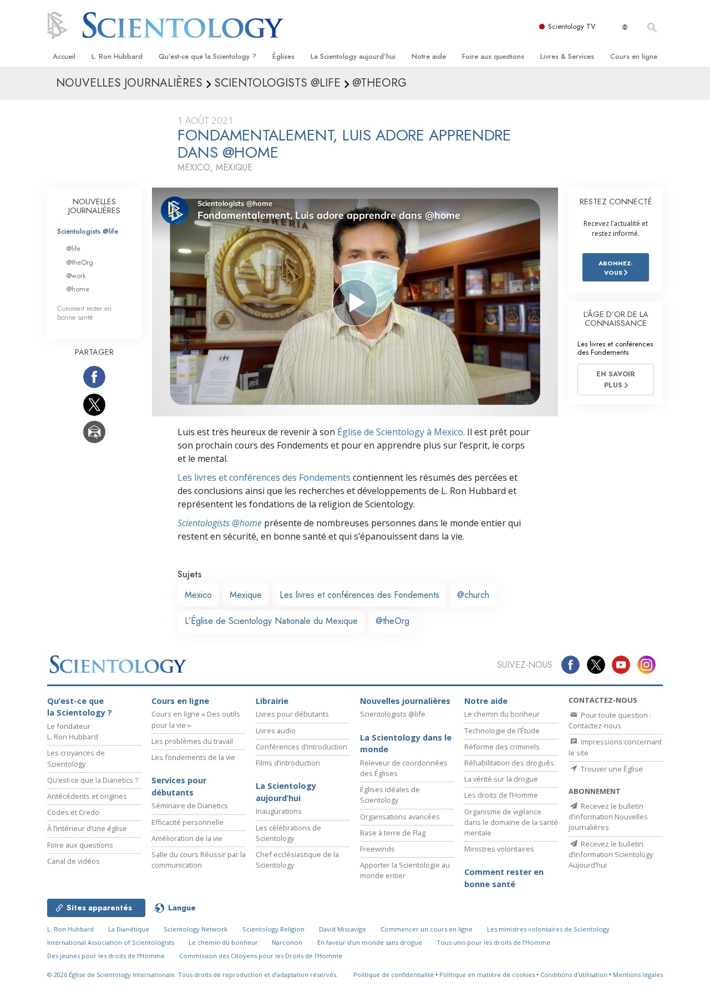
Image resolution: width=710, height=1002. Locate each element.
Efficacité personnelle (187, 822)
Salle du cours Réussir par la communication (198, 859)
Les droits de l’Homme (501, 795)
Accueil (64, 56)
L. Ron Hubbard (117, 56)
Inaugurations (279, 811)
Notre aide (429, 56)
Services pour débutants (178, 786)
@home (77, 289)
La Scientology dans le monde (406, 743)
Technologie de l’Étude (502, 731)
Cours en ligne (633, 56)
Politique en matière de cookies (487, 974)
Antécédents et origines (87, 796)
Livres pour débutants (292, 714)
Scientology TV (572, 26)
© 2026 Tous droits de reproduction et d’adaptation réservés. (192, 974)
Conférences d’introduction (301, 747)
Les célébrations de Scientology (288, 833)
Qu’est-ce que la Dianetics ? (92, 780)
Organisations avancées (400, 817)
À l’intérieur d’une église (87, 828)
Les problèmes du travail (192, 741)
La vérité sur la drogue (501, 779)
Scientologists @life (87, 231)
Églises (283, 56)
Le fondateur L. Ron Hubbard (72, 731)
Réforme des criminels (502, 747)
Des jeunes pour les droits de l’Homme (106, 955)
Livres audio (276, 731)
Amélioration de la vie (186, 838)
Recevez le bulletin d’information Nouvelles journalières (608, 816)
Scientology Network (195, 929)
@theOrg (392, 621)
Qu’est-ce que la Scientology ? (207, 56)
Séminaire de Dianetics (189, 805)
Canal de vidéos (73, 861)
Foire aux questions (493, 56)
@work (76, 275)
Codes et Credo (73, 812)
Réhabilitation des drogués (509, 763)
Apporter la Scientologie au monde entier (405, 870)
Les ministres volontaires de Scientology (548, 929)
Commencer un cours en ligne (427, 929)
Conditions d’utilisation (573, 974)
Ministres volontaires (499, 849)
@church (473, 594)
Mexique (246, 594)
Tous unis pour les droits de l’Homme (493, 942)
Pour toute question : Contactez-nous (610, 720)
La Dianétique (128, 929)
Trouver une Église (611, 769)
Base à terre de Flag (392, 833)
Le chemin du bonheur (502, 714)
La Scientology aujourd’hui (353, 56)
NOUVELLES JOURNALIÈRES (94, 206)
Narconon (287, 942)
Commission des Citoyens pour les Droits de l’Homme (260, 955)
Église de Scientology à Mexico (400, 432)
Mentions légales (638, 974)
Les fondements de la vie (193, 757)
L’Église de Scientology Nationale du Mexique (271, 621)
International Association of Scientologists (110, 942)
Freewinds (377, 849)
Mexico (198, 594)
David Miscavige (342, 929)
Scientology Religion (273, 929)
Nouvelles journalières (405, 701)
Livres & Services (567, 56)
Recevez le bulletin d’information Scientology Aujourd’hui (611, 854)
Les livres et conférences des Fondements (264, 477)
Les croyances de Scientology (76, 758)
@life (73, 248)
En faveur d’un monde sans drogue (369, 942)
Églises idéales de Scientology (390, 794)
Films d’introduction (288, 763)
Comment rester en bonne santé (84, 312)
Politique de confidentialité (393, 974)
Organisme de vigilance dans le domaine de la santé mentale (511, 822)
